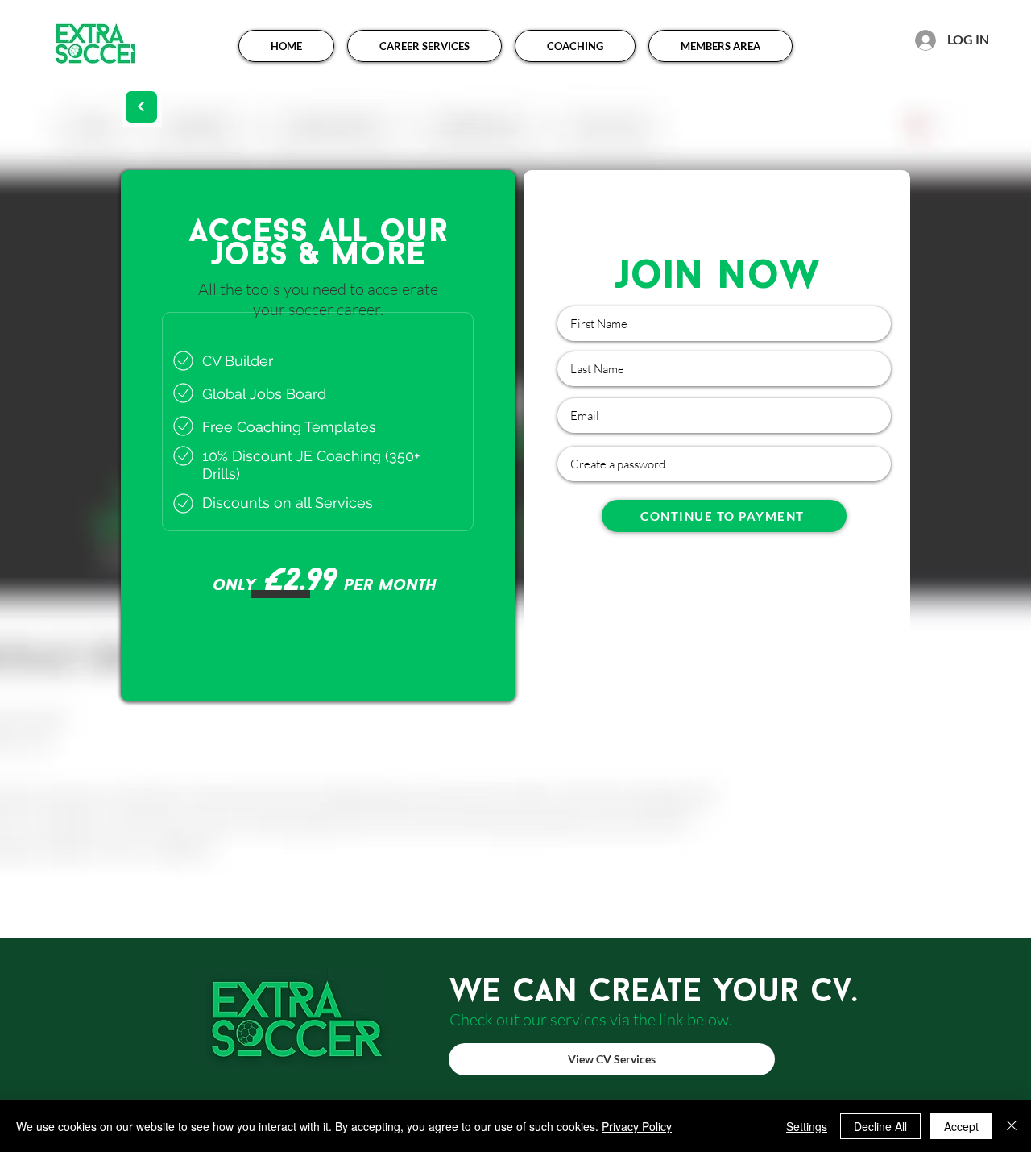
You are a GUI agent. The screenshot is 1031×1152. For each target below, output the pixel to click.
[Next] (141, 107)
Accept (961, 1126)
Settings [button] (806, 1126)
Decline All (880, 1126)
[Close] (1011, 1126)
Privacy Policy (637, 1126)
